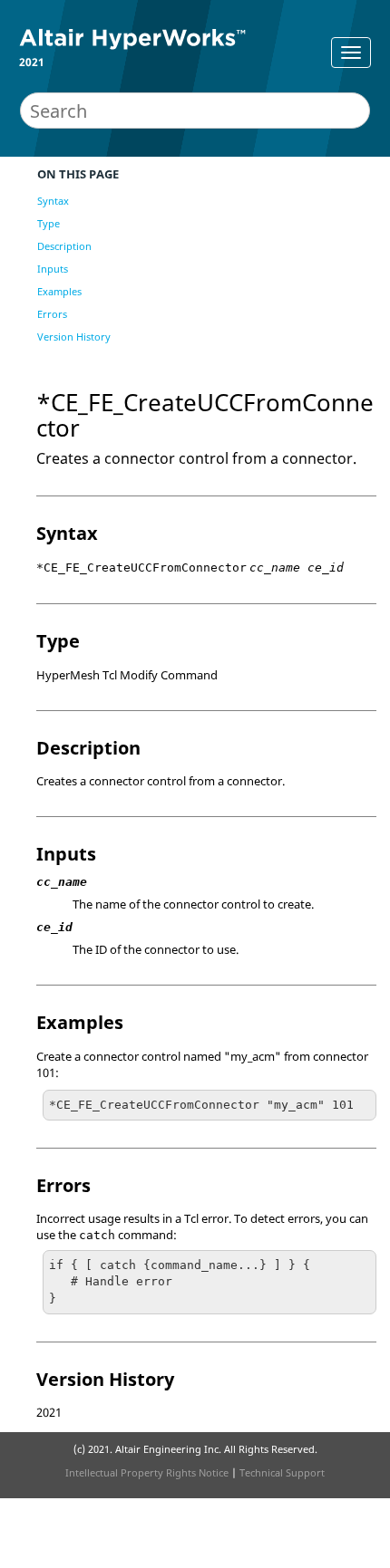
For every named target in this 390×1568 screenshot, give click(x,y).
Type (48, 223)
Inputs (52, 268)
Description (64, 246)
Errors (52, 314)
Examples (59, 291)
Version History (74, 336)
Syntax (53, 200)
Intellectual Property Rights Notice (147, 1472)
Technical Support (282, 1472)
